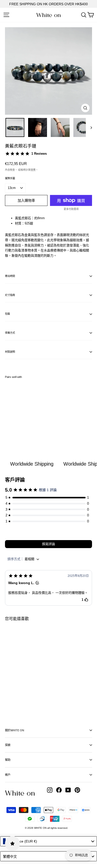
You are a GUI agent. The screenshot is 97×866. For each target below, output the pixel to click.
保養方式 (10, 332)
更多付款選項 (71, 209)
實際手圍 (10, 178)
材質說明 (10, 351)
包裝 (7, 313)
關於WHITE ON (14, 730)
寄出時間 (10, 276)
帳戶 (7, 774)
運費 (33, 169)
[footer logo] (20, 793)
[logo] (48, 15)
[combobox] (48, 841)
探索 (7, 745)
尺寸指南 (10, 295)
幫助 (7, 759)
